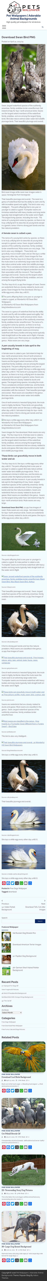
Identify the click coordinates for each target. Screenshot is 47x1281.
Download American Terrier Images (27, 945)
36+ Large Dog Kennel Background (16, 1247)
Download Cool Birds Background (16, 1077)
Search (4, 918)
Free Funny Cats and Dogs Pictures (13, 1029)
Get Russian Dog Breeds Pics (24, 933)
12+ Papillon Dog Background (24, 956)
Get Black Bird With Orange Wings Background (17, 997)
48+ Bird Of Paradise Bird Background (14, 993)
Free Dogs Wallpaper (18, 888)
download (12, 892)
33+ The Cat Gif (6, 1001)
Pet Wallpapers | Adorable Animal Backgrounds (23, 17)
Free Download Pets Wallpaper (12, 1026)
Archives (5, 1010)
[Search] (42, 27)
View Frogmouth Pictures (10, 989)
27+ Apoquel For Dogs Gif (10, 986)
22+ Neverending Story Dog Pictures (17, 1190)
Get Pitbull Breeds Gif (11, 1134)
